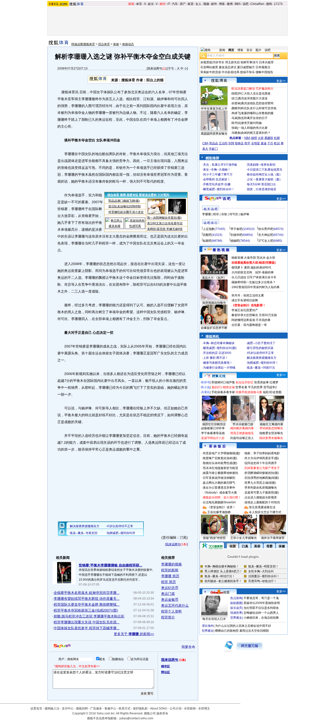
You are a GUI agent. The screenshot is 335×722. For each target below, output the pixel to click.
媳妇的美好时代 (261, 267)
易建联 (268, 138)
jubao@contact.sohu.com (136, 718)
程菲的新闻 (169, 570)
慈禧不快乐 (247, 72)
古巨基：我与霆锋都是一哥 (249, 325)
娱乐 (151, 4)
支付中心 (68, 708)
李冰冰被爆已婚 (242, 424)
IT (169, 4)
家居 (190, 4)
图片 (258, 50)
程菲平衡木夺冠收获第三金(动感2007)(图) (86, 610)
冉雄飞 (236, 113)
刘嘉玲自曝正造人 (242, 438)
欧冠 (277, 143)
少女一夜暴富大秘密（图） (264, 179)
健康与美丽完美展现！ (217, 362)
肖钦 (224, 214)
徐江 (234, 98)
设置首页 (36, 708)
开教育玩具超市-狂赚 (217, 184)
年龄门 (213, 148)
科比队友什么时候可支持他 (258, 108)
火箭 (261, 138)
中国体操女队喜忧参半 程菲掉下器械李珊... (86, 628)
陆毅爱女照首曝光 (271, 433)
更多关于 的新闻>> (134, 634)
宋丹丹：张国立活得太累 (248, 295)
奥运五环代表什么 (175, 605)
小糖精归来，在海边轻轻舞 (261, 617)
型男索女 (236, 617)
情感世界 (236, 613)
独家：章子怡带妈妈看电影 (262, 453)
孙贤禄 (236, 103)
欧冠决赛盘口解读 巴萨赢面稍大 (252, 88)
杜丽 (277, 138)
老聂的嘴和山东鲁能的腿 (257, 113)
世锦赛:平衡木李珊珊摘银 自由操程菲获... (110, 565)
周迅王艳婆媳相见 (242, 433)
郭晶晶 (213, 143)
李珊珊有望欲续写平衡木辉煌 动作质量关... (86, 599)
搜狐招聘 (82, 708)
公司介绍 (175, 708)
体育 (139, 4)
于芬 (270, 143)
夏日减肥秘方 (246, 67)
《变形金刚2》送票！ (221, 507)
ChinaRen (257, 4)
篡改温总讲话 (227, 67)
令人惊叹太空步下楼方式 (265, 512)
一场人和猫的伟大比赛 (253, 128)
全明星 (255, 143)
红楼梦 (274, 382)
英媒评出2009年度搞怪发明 (262, 603)
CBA (205, 143)
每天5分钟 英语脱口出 (261, 184)
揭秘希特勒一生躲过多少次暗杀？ (254, 282)
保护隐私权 (140, 708)
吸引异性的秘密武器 (260, 348)
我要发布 (188, 647)
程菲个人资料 (171, 611)
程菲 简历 (168, 582)
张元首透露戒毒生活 (262, 507)
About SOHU (158, 708)
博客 (222, 4)
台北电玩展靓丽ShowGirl (219, 502)
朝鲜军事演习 (249, 62)
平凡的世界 (255, 387)
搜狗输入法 (52, 708)
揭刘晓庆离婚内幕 (242, 428)
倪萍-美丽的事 (264, 272)
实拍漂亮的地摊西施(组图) (262, 478)
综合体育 (104, 44)
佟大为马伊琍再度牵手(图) (262, 458)
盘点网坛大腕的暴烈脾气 (219, 482)
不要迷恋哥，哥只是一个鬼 (261, 598)
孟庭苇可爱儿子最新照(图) (262, 492)
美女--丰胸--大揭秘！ (217, 169)
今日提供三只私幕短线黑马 (264, 169)
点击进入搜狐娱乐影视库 (261, 497)
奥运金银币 (169, 600)
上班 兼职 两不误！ (215, 358)
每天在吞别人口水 (214, 619)
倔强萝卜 (237, 267)
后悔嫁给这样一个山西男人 (261, 613)
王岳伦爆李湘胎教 (219, 512)
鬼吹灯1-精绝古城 (223, 387)
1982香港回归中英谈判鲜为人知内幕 (256, 287)
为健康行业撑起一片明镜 (219, 367)
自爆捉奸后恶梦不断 (214, 328)
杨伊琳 (244, 214)
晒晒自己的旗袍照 (227, 630)
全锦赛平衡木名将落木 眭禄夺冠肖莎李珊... (86, 593)
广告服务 (96, 708)
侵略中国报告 (264, 72)
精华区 (165, 666)
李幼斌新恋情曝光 (271, 428)
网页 (231, 50)
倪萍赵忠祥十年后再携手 (261, 463)
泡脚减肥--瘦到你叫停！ (262, 362)
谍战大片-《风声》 (214, 278)
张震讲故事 (261, 382)
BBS (238, 4)
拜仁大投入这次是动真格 (254, 93)
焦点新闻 (236, 598)
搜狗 (269, 4)
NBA (247, 138)
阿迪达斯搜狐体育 (83, 44)
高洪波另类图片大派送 (253, 98)
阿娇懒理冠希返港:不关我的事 (251, 320)
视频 (206, 4)
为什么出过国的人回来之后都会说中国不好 (243, 626)
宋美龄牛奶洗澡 (210, 72)
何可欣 (233, 214)
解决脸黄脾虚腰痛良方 (261, 358)
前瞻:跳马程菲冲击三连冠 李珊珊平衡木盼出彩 (89, 616)
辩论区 (165, 672)
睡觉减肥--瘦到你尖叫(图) (219, 348)
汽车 (175, 4)
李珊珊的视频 (171, 564)
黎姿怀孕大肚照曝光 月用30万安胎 (254, 315)
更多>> (281, 81)
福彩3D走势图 (272, 392)
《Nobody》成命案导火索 (220, 492)
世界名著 (241, 387)
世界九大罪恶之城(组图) (260, 482)
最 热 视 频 (221, 250)
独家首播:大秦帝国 (244, 257)
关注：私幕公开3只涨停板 (220, 164)
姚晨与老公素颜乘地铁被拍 (220, 473)
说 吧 (227, 199)
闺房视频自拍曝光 (214, 303)
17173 (278, 4)
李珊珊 (206, 214)
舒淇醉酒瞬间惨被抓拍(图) (262, 473)
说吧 (245, 4)
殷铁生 (239, 143)
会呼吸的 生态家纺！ (216, 179)
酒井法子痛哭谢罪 (272, 538)
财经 (163, 4)
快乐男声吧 (265, 229)
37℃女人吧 (265, 240)
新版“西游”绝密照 (214, 538)
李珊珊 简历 (170, 576)
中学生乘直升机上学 (214, 108)
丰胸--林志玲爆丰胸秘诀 (218, 343)
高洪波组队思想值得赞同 (257, 103)
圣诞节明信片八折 (213, 438)
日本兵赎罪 (266, 62)
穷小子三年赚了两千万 (217, 174)
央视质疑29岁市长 (212, 62)
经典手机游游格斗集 (249, 392)
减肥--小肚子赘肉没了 (261, 343)
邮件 (214, 4)
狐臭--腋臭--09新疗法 (261, 367)
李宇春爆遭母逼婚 (213, 433)
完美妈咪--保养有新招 (261, 164)
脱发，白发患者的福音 (261, 189)
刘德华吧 (236, 235)
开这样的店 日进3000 (217, 353)
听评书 (205, 382)
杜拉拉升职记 (244, 382)
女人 (198, 4)
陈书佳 (236, 123)
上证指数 (209, 229)
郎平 (247, 143)
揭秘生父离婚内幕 (271, 424)
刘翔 (231, 143)
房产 (183, 4)
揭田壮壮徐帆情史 (214, 424)
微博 (230, 4)
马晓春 (236, 132)
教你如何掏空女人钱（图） (264, 174)
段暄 (234, 93)
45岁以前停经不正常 (260, 353)
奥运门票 (168, 594)
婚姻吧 (235, 240)
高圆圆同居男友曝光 (214, 133)
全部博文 (204, 708)
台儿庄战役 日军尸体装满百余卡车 (254, 277)
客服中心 (110, 708)
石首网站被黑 (209, 67)
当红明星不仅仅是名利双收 (261, 608)
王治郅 (223, 143)
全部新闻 (190, 708)
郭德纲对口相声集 (223, 382)
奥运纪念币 (169, 588)
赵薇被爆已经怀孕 (213, 428)
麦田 (247, 267)
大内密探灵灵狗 (242, 272)
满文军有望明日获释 (245, 300)
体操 (116, 44)
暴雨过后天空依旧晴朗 (254, 630)
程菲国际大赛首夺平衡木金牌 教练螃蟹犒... (86, 604)
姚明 (254, 138)
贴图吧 (207, 240)
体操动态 (128, 44)
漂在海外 (208, 626)
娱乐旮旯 (236, 608)
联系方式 (124, 708)
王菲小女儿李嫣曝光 (243, 538)
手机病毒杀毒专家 (223, 392)
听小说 (205, 387)
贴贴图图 (236, 603)
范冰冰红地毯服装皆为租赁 (220, 468)
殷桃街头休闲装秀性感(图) (220, 463)
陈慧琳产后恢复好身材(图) (220, 458)
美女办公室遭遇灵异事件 (219, 487)
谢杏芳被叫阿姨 (251, 123)
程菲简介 (168, 617)
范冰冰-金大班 (266, 257)
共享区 (205, 392)
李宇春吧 (236, 229)
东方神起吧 (265, 235)
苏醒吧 (207, 235)
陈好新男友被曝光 (271, 438)
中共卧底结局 (230, 72)
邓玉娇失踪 (232, 62)
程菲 (216, 214)
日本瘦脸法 (263, 67)
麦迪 (264, 143)
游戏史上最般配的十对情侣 (262, 502)
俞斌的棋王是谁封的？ (256, 132)
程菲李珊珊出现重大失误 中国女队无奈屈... (86, 622)
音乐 (249, 50)
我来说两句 (154, 68)
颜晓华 (236, 108)
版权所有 (162, 713)
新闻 (131, 4)
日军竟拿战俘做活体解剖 (219, 478)
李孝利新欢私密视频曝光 (261, 487)
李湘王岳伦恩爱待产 (245, 310)
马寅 (234, 118)
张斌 (234, 128)
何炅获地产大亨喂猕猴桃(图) (221, 453)
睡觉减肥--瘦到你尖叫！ (218, 189)
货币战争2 (270, 387)
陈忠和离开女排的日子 (253, 118)
